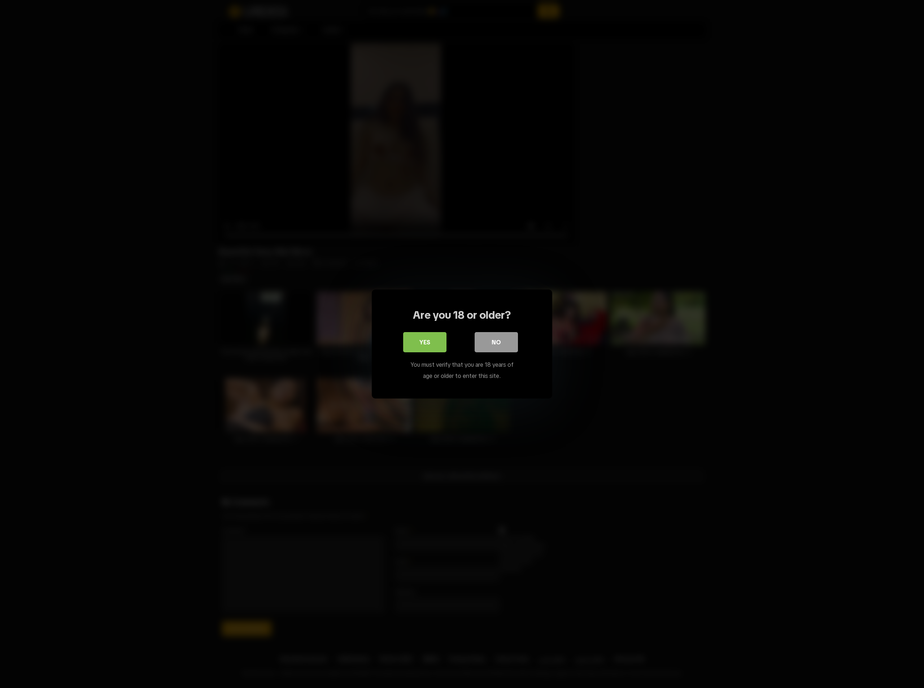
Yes (424, 342)
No (496, 342)
